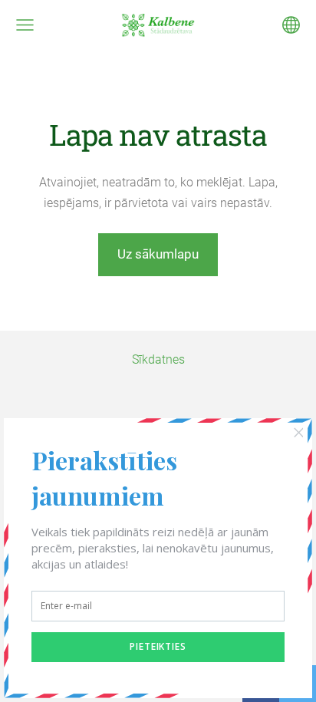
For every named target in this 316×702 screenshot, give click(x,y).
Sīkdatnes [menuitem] (158, 359)
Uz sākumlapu (158, 254)
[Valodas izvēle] (291, 25)
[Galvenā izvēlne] (25, 25)
